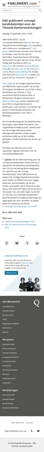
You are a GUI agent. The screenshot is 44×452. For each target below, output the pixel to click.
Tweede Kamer (8, 311)
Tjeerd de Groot (23, 74)
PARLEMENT (22, 3)
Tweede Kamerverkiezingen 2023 (20, 221)
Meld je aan (11, 273)
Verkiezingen (10, 390)
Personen (8, 339)
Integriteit (6, 383)
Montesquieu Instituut (30, 6)
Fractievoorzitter (9, 361)
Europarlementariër (10, 357)
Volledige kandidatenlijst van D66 (20, 206)
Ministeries (7, 328)
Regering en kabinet (10, 323)
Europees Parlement (10, 408)
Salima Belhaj (21, 71)
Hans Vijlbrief (8, 83)
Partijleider (6, 366)
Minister (5, 374)
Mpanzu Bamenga (10, 101)
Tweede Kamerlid (9, 353)
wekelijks (25, 263)
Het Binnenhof (11, 301)
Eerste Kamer (7, 315)
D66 (29, 42)
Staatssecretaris (9, 378)
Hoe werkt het (8, 306)
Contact (29, 422)
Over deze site (17, 422)
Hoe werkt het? (8, 344)
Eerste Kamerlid (9, 348)
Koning (5, 332)
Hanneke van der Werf (21, 68)
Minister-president (10, 370)
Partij (4, 319)
